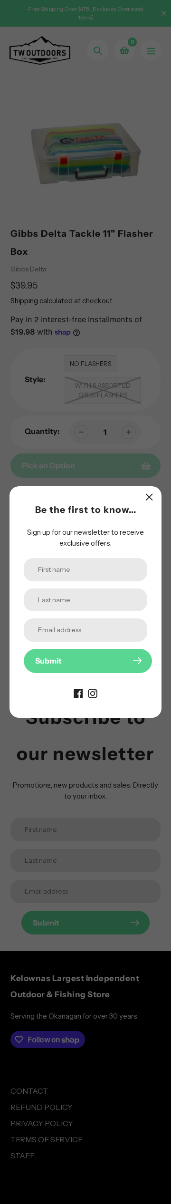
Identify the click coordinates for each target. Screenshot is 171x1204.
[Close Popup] (149, 497)
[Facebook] (78, 693)
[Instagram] (92, 693)
